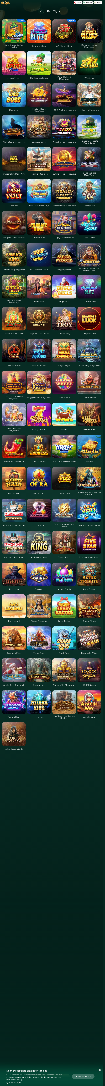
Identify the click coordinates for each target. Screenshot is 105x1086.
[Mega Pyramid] (64, 255)
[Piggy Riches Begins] (64, 223)
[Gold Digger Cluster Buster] (14, 31)
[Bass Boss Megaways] (39, 191)
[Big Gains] (39, 574)
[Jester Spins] (89, 223)
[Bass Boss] (14, 95)
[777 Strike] (89, 63)
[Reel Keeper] (89, 414)
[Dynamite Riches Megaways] (89, 31)
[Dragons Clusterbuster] (14, 223)
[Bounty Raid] (14, 478)
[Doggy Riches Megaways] (39, 382)
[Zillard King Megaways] (89, 350)
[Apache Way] (89, 702)
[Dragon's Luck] (89, 318)
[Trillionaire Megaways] (89, 95)
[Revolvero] (14, 574)
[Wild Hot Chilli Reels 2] (14, 446)
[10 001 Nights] (89, 670)
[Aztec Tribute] (89, 574)
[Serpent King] (39, 670)
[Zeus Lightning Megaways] (14, 414)
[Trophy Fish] (89, 191)
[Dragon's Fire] (64, 478)
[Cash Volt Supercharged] (89, 510)
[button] (35, 1082)
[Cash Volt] (14, 191)
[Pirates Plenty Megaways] (64, 191)
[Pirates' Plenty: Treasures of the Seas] (89, 478)
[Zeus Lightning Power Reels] (64, 510)
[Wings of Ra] (39, 478)
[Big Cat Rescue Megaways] (14, 286)
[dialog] (51, 1076)
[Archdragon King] (39, 542)
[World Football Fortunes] (64, 446)
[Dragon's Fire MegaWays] (14, 159)
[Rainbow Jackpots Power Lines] (89, 127)
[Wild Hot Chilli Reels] (14, 318)
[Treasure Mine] (89, 382)
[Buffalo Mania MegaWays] (64, 159)
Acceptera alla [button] (83, 1076)
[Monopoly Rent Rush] (14, 542)
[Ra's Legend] (14, 606)
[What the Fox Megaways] (64, 127)
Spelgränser (89, 2)
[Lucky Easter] (64, 606)
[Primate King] (39, 223)
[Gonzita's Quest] (39, 127)
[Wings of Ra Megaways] (64, 670)
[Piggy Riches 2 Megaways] (64, 63)
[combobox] (100, 1070)
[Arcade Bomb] (64, 574)
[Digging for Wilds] (89, 638)
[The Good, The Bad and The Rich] (64, 702)
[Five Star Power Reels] (89, 542)
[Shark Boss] (64, 638)
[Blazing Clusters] (39, 414)
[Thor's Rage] (39, 638)
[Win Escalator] (39, 510)
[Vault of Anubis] (39, 350)
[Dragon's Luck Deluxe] (39, 318)
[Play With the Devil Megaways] (14, 382)
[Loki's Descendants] (14, 734)
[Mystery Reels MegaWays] (39, 95)
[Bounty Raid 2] (64, 542)
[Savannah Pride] (14, 638)
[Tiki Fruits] (64, 414)
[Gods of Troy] (64, 318)
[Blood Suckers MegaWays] (89, 159)
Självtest (99, 2)
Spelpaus (79, 2)
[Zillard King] (39, 702)
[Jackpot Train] (14, 63)
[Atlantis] (89, 446)
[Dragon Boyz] (14, 702)
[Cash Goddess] (39, 446)
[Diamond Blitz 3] (39, 31)
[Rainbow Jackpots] (39, 63)
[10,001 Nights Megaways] (64, 95)
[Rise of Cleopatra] (39, 606)
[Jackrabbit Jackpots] (39, 159)
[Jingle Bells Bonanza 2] (14, 670)
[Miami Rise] (39, 286)
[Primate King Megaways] (14, 255)
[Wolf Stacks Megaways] (14, 127)
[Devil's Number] (14, 350)
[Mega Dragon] (64, 350)
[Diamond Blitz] (89, 286)
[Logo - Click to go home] (5, 4)
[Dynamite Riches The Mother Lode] (89, 255)
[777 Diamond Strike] (39, 255)
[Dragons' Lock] (89, 606)
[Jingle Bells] (64, 286)
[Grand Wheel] (64, 382)
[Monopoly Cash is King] (14, 510)
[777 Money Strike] (64, 31)
